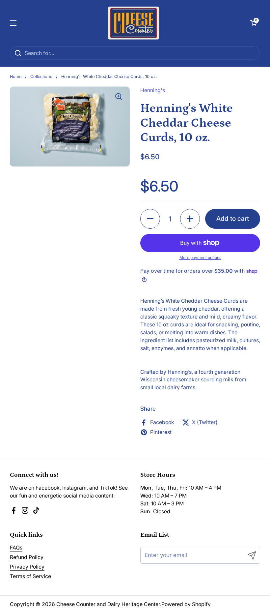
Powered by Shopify (186, 604)
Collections (41, 76)
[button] (253, 23)
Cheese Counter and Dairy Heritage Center (108, 604)
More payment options (200, 257)
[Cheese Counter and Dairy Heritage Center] (133, 23)
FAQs (16, 548)
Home (15, 76)
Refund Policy (26, 557)
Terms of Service (30, 576)
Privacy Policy (27, 567)
